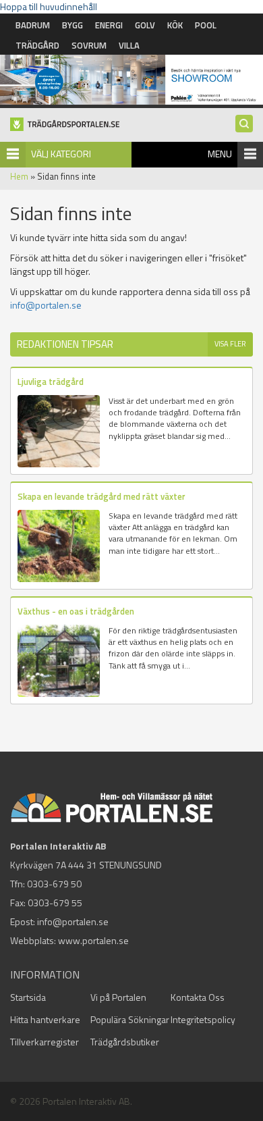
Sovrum (89, 45)
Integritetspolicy (203, 1019)
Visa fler (230, 343)
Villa (129, 45)
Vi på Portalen (118, 997)
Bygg (72, 25)
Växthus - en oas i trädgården (76, 611)
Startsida (28, 997)
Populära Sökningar (129, 1019)
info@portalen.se (46, 305)
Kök (175, 25)
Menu (220, 154)
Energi (109, 25)
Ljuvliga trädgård (51, 381)
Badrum (33, 25)
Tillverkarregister (44, 1042)
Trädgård (37, 45)
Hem (19, 176)
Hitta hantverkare (45, 1019)
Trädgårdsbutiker (124, 1042)
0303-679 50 (54, 884)
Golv (145, 25)
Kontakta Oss (198, 997)
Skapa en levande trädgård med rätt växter (101, 496)
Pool (205, 25)
